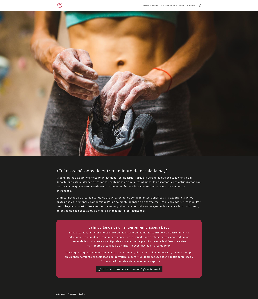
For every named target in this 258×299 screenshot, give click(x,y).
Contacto (191, 5)
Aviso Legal (60, 294)
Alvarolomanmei (150, 5)
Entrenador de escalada (172, 5)
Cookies (82, 294)
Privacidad (72, 294)
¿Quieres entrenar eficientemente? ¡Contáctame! (129, 269)
